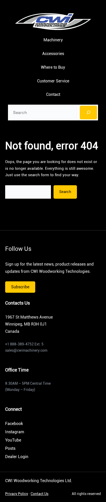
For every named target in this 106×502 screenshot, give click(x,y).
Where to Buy (53, 67)
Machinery (53, 39)
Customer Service (53, 81)
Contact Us (39, 494)
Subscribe (20, 286)
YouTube (13, 440)
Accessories (53, 53)
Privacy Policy (16, 494)
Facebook (14, 423)
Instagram (14, 431)
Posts (10, 448)
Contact (53, 94)
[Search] (88, 112)
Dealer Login (16, 456)
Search (65, 191)
